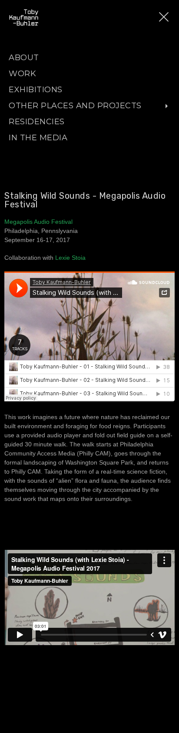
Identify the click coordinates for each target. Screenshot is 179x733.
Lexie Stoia (70, 257)
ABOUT (24, 57)
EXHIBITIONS (36, 89)
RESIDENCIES (37, 121)
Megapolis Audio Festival (38, 221)
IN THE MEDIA (38, 137)
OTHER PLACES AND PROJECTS (75, 105)
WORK (22, 73)
